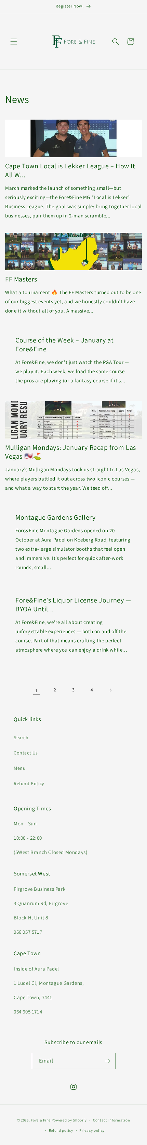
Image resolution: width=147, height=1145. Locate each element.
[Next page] (110, 690)
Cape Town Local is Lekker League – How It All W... (70, 170)
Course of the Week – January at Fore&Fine (64, 344)
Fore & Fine (41, 1120)
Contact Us (26, 753)
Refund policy (61, 1130)
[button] (13, 41)
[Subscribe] (107, 1061)
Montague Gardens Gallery (55, 517)
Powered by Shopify (69, 1120)
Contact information (111, 1120)
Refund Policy (29, 783)
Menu (20, 768)
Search (21, 737)
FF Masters (21, 279)
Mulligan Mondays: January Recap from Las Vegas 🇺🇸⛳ (70, 452)
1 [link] (36, 690)
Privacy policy (92, 1130)
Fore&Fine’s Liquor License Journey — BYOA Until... (73, 604)
